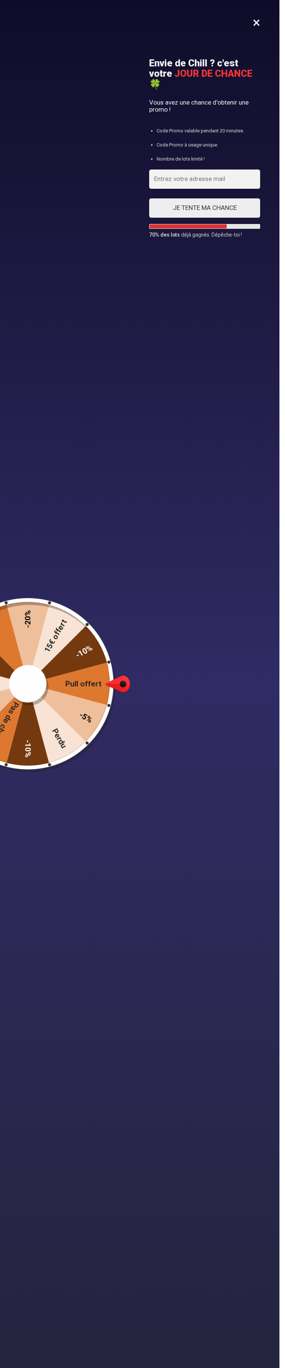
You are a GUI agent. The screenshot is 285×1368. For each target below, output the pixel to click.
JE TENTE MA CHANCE (205, 207)
